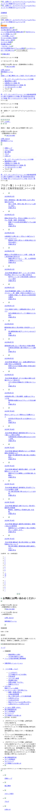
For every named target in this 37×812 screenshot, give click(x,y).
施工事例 (12, 75)
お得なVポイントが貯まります (18, 704)
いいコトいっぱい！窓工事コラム (16, 690)
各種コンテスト (13, 684)
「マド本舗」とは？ (7, 36)
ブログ (27, 75)
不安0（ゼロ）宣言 (7, 40)
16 (5, 575)
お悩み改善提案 (13, 694)
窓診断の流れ (5, 44)
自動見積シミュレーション (14, 663)
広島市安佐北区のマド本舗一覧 (15, 85)
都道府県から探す (7, 28)
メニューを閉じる (22, 50)
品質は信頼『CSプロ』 (16, 682)
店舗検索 (4, 13)
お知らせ (33, 75)
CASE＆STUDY (13, 700)
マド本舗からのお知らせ (13, 715)
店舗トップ (5, 75)
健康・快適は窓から (15, 692)
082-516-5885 (10, 66)
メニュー (4, 18)
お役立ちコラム (13, 698)
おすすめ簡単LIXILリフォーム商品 (12, 48)
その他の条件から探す (8, 30)
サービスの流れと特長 (8, 38)
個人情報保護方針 (11, 709)
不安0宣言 (11, 676)
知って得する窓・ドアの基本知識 (19, 696)
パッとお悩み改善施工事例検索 (15, 658)
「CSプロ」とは (6, 46)
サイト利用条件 (10, 711)
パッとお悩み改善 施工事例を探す (12, 32)
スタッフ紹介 (20, 75)
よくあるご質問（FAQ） (13, 707)
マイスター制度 (6, 42)
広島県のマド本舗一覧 (12, 83)
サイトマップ (9, 713)
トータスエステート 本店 (13, 87)
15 (5, 574)
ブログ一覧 (31, 98)
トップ (3, 647)
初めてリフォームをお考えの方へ (19, 702)
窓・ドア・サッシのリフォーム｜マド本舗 (19, 79)
